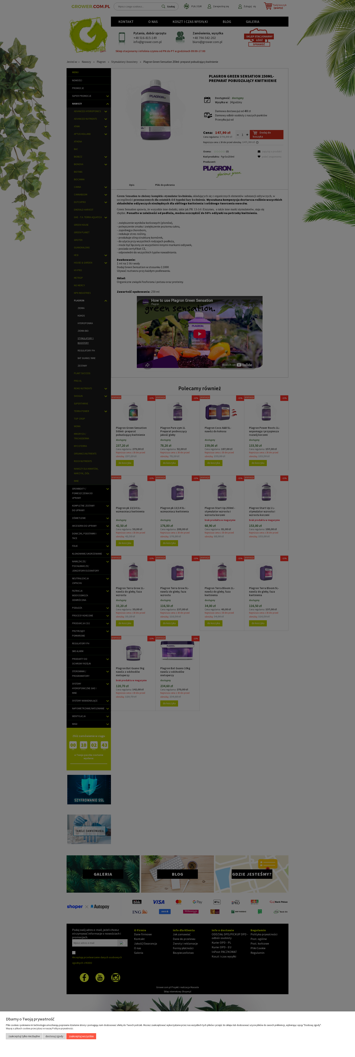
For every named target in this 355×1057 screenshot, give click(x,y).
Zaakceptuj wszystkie (81, 1036)
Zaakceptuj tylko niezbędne (24, 1036)
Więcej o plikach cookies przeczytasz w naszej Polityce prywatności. (40, 1028)
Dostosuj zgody (54, 1036)
